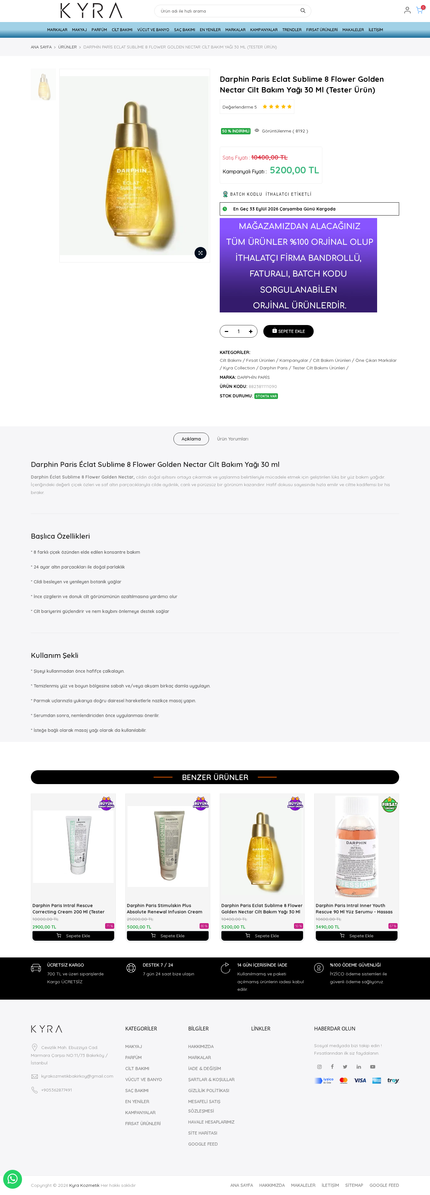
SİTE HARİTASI (202, 1133)
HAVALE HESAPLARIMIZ (211, 1122)
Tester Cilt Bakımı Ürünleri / (320, 368)
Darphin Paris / (275, 368)
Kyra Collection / (240, 368)
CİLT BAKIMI (122, 29)
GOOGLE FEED (203, 1144)
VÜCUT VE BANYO (153, 29)
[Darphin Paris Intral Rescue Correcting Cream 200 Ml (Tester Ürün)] (73, 846)
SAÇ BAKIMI (184, 29)
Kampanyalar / (296, 360)
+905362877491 (56, 1090)
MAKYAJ (79, 29)
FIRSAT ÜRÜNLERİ (322, 29)
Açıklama (191, 439)
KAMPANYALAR (264, 29)
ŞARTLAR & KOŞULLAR (211, 1079)
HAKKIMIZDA (201, 1046)
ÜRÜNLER (67, 46)
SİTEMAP (354, 1185)
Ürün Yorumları (232, 439)
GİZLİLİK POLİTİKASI (208, 1090)
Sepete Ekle (78, 936)
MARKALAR (57, 29)
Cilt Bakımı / (232, 360)
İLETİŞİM (376, 29)
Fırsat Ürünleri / (262, 360)
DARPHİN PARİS (253, 377)
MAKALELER (353, 29)
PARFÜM (99, 29)
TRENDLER (292, 29)
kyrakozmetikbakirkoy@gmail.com (77, 1076)
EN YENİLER (210, 29)
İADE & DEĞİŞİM (204, 1068)
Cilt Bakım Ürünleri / (333, 360)
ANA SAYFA (41, 46)
